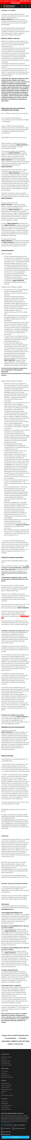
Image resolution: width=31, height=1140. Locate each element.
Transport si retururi (7, 1077)
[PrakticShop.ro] (9, 6)
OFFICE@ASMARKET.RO (8, 820)
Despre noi (4, 1059)
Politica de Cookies (6, 1065)
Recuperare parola (6, 1105)
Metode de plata (5, 1075)
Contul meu (4, 1101)
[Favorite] (25, 6)
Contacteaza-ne (5, 1087)
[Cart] (29, 6)
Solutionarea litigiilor (7, 1095)
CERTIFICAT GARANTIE (6, 1057)
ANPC (2, 1093)
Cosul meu (4, 1073)
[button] (15, 1134)
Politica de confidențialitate (7, 1122)
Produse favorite (6, 1109)
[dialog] (15, 1125)
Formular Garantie (6, 1085)
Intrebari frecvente (6, 1089)
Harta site (3, 1091)
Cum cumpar (4, 1071)
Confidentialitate (5, 1063)
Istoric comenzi (5, 1107)
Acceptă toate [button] (15, 1137)
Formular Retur (5, 1083)
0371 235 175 (24, 1)
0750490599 (15, 3)
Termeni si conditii (5, 1061)
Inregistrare (4, 1103)
